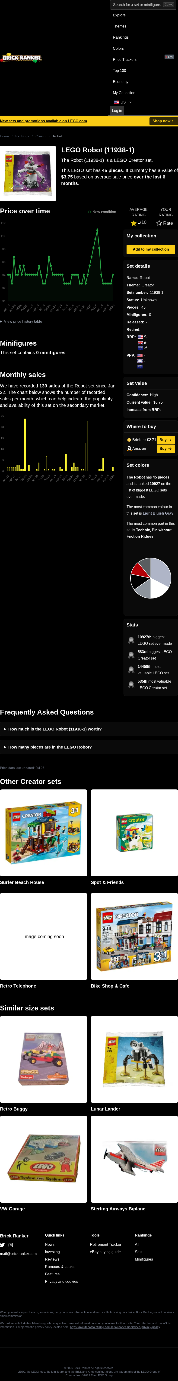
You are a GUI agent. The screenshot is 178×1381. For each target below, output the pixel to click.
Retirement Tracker (105, 1244)
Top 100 (119, 71)
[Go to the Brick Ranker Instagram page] (10, 1245)
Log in (117, 111)
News (49, 1244)
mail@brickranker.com (18, 1254)
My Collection (124, 93)
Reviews (52, 1259)
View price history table (23, 321)
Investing (52, 1252)
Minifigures (144, 1259)
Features (52, 1274)
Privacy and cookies (61, 1281)
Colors (118, 48)
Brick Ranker (14, 1235)
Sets (138, 1252)
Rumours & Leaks (59, 1267)
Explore (119, 15)
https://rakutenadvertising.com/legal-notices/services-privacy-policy (115, 1327)
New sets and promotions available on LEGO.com (43, 121)
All (137, 1244)
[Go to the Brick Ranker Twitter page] (2, 1245)
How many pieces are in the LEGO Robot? (50, 747)
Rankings (121, 37)
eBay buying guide (105, 1252)
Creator (41, 136)
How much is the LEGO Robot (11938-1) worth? (55, 729)
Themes (119, 26)
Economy (120, 82)
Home (4, 136)
